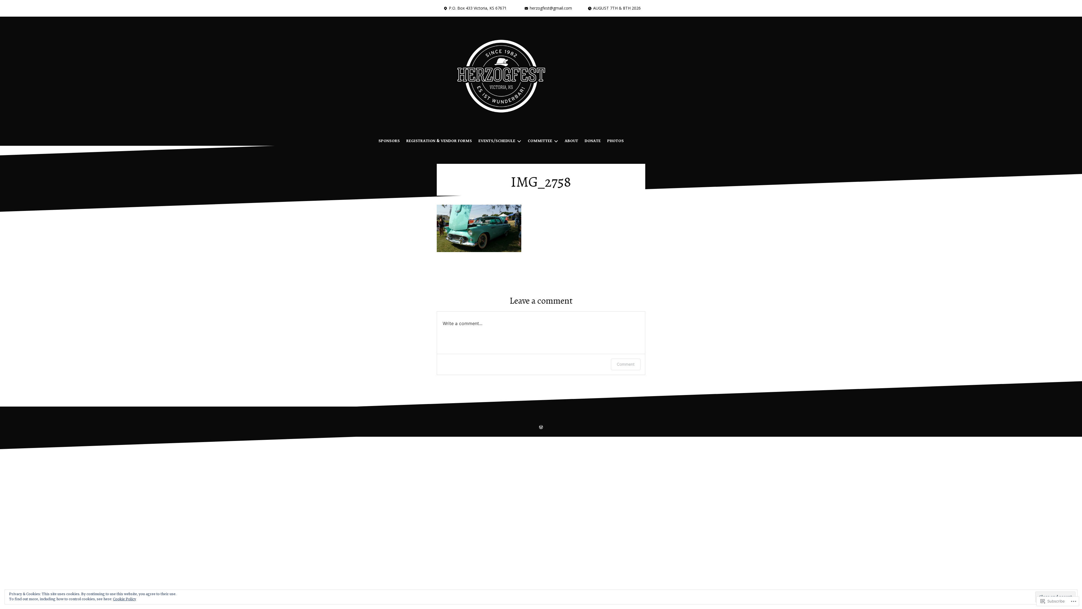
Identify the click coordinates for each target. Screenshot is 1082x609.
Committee (540, 140)
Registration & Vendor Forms (439, 140)
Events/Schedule (496, 140)
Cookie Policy (124, 599)
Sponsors (389, 140)
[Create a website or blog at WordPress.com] (541, 428)
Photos (615, 140)
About (571, 140)
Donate (593, 140)
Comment (626, 364)
